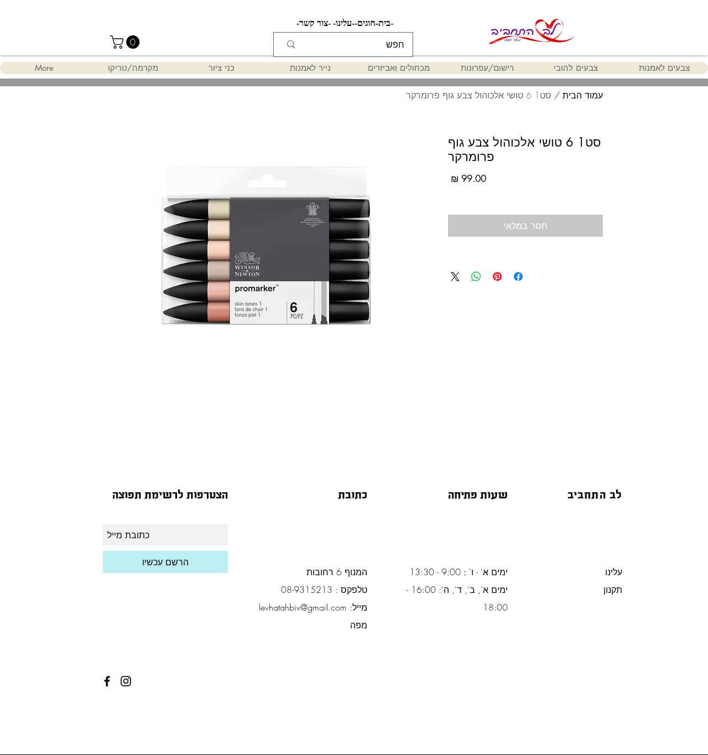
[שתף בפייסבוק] (518, 276)
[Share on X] (455, 276)
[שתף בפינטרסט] (497, 276)
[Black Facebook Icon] (107, 681)
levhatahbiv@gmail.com (303, 607)
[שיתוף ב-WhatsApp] (476, 276)
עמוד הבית (583, 95)
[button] (126, 42)
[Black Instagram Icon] (126, 681)
